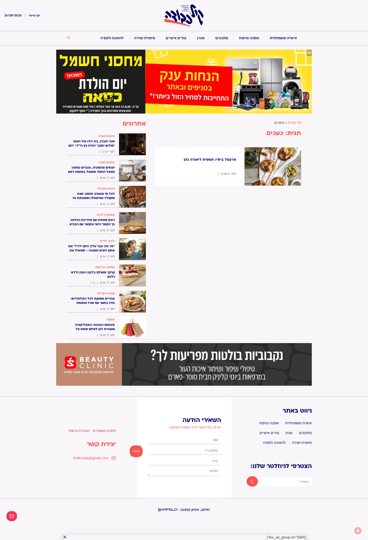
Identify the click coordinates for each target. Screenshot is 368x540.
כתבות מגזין (107, 136)
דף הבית (294, 123)
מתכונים (221, 38)
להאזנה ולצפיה (112, 38)
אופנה (111, 319)
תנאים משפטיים (104, 431)
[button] (65, 537)
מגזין (201, 38)
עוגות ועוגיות (106, 188)
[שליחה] (248, 482)
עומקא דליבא (106, 214)
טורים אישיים (176, 38)
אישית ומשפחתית (283, 38)
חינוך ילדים (107, 241)
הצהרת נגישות (79, 431)
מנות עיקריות (106, 293)
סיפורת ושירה (144, 38)
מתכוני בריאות (105, 267)
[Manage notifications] (358, 530)
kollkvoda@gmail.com (90, 458)
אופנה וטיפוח (249, 38)
